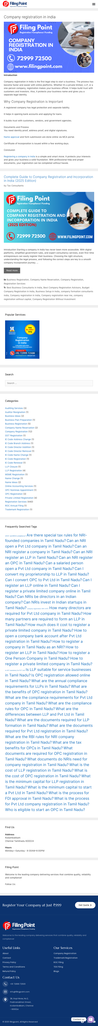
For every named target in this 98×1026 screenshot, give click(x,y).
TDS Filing (58, 966)
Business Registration (18, 279)
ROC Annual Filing (14, 505)
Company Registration (72, 279)
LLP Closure (11, 466)
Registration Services (14, 283)
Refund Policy (9, 971)
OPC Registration (14, 494)
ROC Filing (59, 962)
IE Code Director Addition (18, 447)
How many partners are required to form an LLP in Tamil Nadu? (48, 619)
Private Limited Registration (19, 498)
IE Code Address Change (18, 439)
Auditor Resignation (15, 412)
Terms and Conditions (14, 966)
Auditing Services (14, 408)
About (6, 953)
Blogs (56, 971)
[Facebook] (82, 1021)
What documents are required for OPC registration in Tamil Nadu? (46, 753)
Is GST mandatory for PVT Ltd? (15, 670)
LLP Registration (13, 470)
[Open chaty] (90, 1019)
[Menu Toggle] (93, 4)
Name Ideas (11, 482)
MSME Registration (14, 474)
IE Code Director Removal (18, 451)
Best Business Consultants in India (24, 287)
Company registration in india (25, 295)
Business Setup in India (48, 291)
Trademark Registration (17, 509)
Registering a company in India (19, 156)
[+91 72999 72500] (5, 984)
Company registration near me (56, 295)
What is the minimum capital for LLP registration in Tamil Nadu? (48, 781)
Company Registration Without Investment (54, 299)
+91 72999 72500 (18, 984)
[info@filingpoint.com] (5, 992)
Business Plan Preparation (18, 420)
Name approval (11, 137)
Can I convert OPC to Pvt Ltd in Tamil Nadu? (43, 580)
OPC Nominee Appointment (19, 490)
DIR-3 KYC (45, 609)
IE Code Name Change (16, 455)
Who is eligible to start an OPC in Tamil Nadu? (45, 809)
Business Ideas (13, 416)
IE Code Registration (15, 459)
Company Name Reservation (44, 279)
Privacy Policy (9, 962)
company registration (34, 609)
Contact (7, 958)
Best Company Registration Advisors (62, 287)
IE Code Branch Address (17, 443)
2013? (7, 536)
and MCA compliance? (18, 536)
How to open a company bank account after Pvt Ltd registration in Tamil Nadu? (46, 636)
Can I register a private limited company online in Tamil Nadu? (47, 591)
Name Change (12, 478)
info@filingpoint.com (20, 991)
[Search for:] (49, 383)
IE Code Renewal (13, 462)
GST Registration (13, 435)
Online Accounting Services (19, 486)
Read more (12, 270)
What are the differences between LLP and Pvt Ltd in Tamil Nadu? (44, 714)
